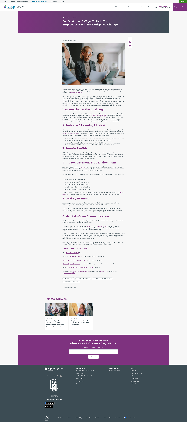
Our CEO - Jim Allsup (136, 373)
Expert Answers (80, 381)
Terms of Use (107, 418)
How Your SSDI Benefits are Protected (86, 376)
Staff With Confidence (114, 370)
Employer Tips (68, 278)
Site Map (117, 418)
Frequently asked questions (71, 264)
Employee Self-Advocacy (71, 281)
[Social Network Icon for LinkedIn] (61, 376)
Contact (60, 418)
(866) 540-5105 (162, 6)
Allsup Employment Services (81, 271)
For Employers (130, 7)
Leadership (134, 378)
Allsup (5, 1)
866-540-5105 (104, 271)
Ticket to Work (79, 373)
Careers (69, 418)
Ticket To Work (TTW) (72, 253)
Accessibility (78, 418)
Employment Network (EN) (77, 256)
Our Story (134, 370)
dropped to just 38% (76, 92)
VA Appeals (54, 1)
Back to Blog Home (70, 40)
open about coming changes (97, 116)
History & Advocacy (136, 376)
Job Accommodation (83, 278)
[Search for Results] (148, 7)
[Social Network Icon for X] (47, 376)
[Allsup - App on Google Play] (49, 403)
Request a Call (178, 7)
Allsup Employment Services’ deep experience (80, 267)
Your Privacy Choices (132, 418)
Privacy (97, 418)
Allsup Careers (135, 381)
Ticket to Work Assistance (39, 1)
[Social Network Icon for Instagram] (54, 376)
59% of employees (80, 167)
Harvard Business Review (70, 133)
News (62, 1)
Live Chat (88, 418)
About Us (139, 7)
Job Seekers (118, 7)
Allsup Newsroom (136, 384)
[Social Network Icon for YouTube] (57, 376)
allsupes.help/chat (69, 273)
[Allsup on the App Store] (49, 406)
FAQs (77, 384)
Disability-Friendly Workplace (102, 278)
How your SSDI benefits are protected (74, 260)
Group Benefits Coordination (19, 1)
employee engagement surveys (96, 226)
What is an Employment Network (85, 370)
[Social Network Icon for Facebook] (51, 376)
